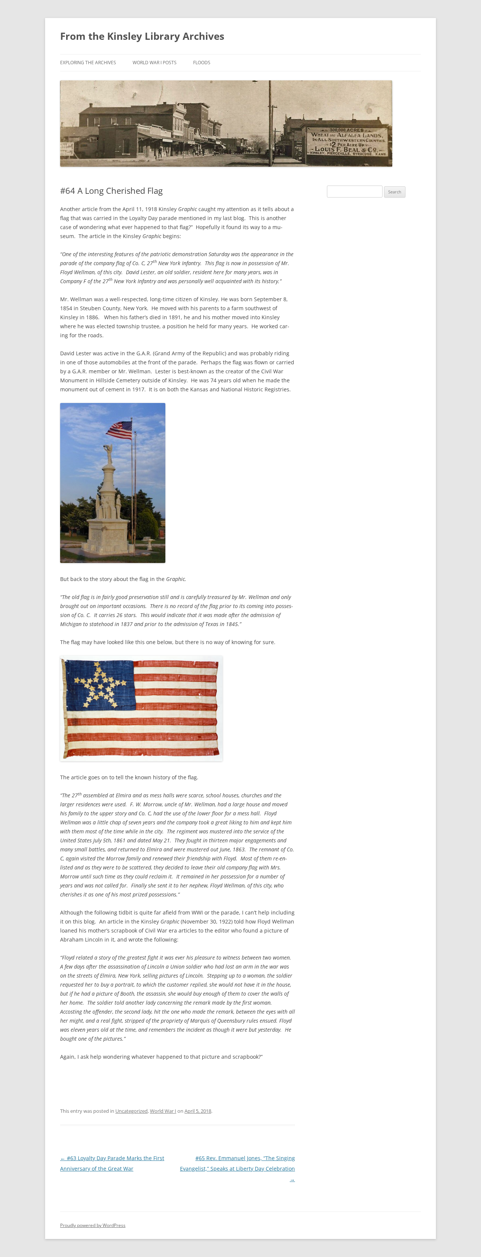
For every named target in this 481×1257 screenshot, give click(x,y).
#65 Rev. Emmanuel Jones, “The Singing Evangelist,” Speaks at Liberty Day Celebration (237, 1168)
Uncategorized (131, 1111)
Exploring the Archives (88, 62)
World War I (163, 1111)
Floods (201, 62)
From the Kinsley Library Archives (142, 36)
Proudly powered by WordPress (93, 1225)
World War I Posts (155, 62)
